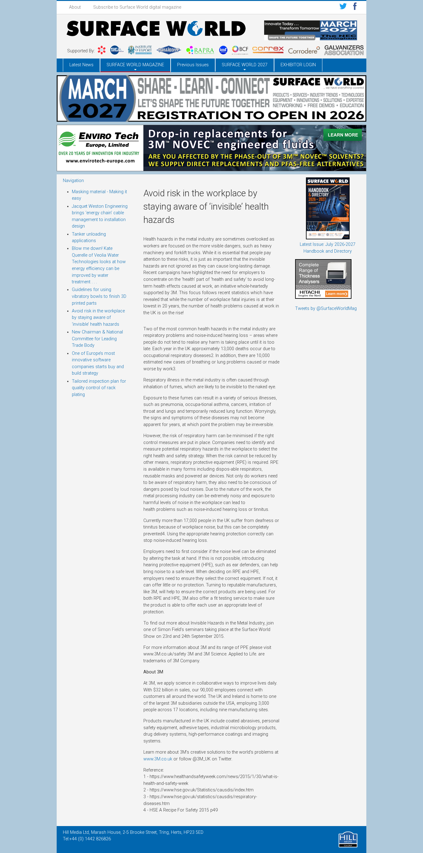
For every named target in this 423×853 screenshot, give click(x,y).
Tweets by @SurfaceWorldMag (326, 308)
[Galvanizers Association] (344, 51)
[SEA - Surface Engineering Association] (102, 51)
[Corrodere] (304, 51)
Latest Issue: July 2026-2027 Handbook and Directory (327, 248)
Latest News (81, 64)
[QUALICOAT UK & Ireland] (168, 51)
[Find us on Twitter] (343, 7)
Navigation (73, 180)
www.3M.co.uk (157, 759)
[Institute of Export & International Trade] (140, 51)
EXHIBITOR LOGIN (298, 64)
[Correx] (268, 51)
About (75, 7)
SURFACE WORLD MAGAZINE (135, 64)
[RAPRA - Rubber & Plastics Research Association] (200, 51)
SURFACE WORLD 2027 (245, 64)
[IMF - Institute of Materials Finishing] (223, 51)
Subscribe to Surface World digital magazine (137, 7)
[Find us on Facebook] (355, 7)
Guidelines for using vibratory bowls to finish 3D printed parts (99, 296)
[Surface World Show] (156, 29)
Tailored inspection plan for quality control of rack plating (99, 388)
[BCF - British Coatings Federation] (240, 51)
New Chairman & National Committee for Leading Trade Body (97, 338)
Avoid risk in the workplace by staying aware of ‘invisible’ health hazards (98, 317)
